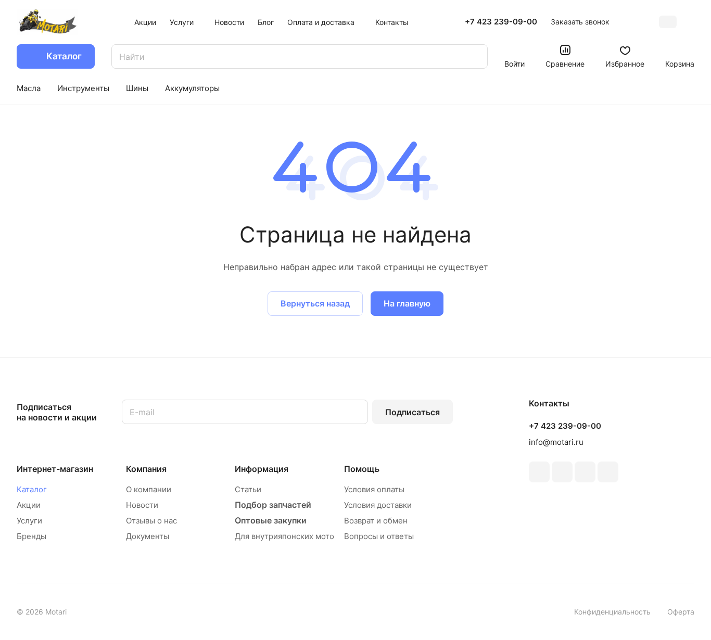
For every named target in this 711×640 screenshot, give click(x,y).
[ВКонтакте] (539, 472)
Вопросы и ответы (379, 536)
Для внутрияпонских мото (284, 536)
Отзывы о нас (151, 521)
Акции (29, 505)
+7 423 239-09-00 (501, 22)
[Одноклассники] (562, 472)
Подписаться (412, 412)
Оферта (680, 611)
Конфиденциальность (612, 611)
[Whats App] (608, 472)
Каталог (32, 489)
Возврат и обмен (376, 521)
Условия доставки (378, 505)
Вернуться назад (315, 303)
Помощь (361, 469)
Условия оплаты (374, 489)
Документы (147, 536)
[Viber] (585, 472)
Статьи (248, 489)
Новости (142, 505)
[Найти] (475, 56)
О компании (148, 489)
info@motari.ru (556, 442)
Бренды (31, 536)
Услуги (29, 521)
